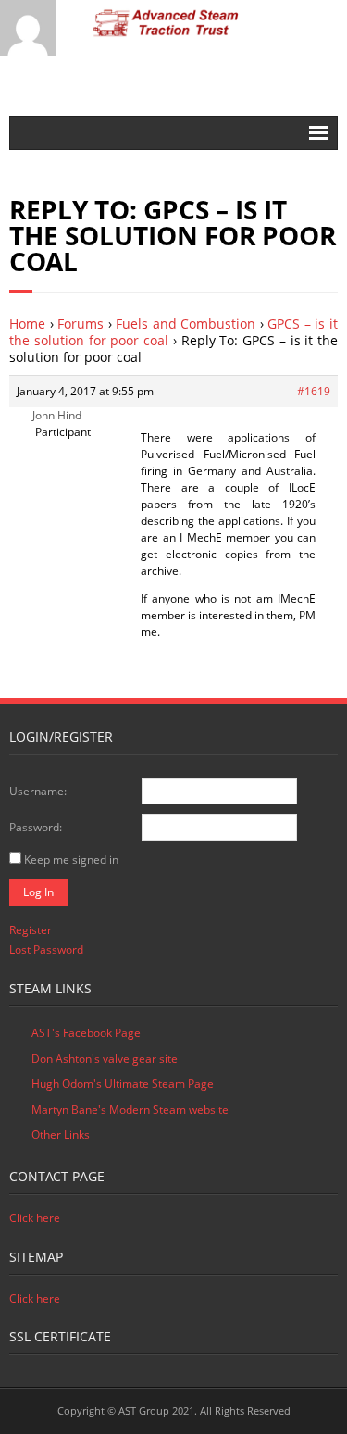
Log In (38, 892)
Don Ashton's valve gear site (104, 1058)
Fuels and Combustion (185, 323)
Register (30, 930)
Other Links (60, 1134)
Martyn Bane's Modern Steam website (130, 1109)
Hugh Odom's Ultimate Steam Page (122, 1083)
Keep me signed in (71, 859)
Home (27, 323)
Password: (35, 827)
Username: (38, 791)
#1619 (313, 391)
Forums (80, 323)
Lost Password (46, 949)
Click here (34, 1218)
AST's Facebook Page (86, 1033)
